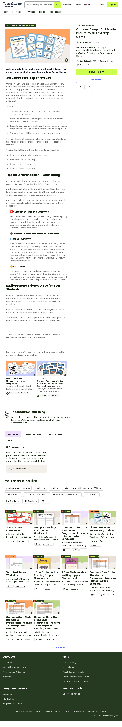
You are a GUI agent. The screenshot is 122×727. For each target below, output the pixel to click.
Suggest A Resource (12, 703)
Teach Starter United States (75, 676)
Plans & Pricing (69, 662)
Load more (60, 647)
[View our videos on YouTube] (75, 694)
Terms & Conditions (43, 711)
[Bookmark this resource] (81, 87)
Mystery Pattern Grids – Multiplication (16, 382)
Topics (42, 11)
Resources (8, 11)
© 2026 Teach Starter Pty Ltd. (106, 715)
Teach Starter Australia (73, 672)
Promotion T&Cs (62, 711)
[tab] (13, 434)
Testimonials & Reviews (14, 672)
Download (95, 71)
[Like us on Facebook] (72, 694)
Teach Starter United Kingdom (76, 681)
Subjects (20, 11)
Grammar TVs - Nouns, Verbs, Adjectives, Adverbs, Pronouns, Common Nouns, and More (50, 383)
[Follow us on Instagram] (68, 694)
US (89, 5)
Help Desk (8, 694)
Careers (7, 676)
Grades (32, 11)
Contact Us (8, 699)
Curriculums (68, 667)
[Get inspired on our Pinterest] (79, 694)
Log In (103, 711)
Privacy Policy (78, 711)
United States (25, 711)
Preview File (97, 80)
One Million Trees (15, 667)
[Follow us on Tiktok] (64, 694)
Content (67, 4)
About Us (7, 662)
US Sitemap (92, 711)
